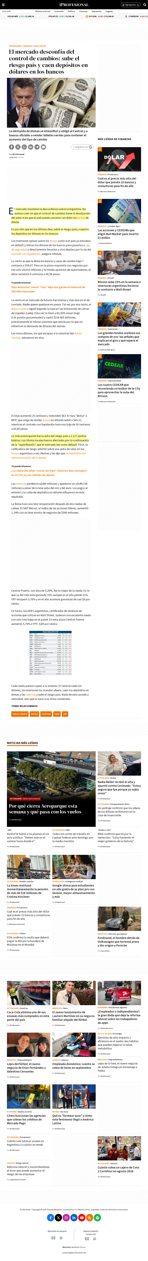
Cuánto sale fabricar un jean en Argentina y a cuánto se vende (25, 1143)
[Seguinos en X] (58, 1217)
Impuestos (96, 11)
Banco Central (20, 309)
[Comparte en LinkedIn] (30, 147)
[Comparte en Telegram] (37, 147)
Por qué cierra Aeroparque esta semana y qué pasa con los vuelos (45, 809)
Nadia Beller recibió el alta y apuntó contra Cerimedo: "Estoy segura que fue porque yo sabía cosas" (119, 787)
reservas (21, 484)
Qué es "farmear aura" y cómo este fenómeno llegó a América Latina (73, 1119)
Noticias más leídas (22, 743)
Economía (58, 11)
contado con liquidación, (26, 254)
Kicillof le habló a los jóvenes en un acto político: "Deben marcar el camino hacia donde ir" (28, 837)
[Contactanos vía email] (53, 1238)
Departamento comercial (90, 1233)
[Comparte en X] (18, 147)
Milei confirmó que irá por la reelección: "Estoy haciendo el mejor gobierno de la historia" (116, 837)
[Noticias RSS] (89, 1217)
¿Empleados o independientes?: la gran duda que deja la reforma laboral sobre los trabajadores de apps (119, 1017)
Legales (109, 11)
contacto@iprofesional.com (74, 1252)
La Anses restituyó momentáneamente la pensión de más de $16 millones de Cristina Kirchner (27, 891)
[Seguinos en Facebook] (50, 1217)
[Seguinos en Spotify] (97, 1217)
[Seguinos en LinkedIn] (74, 1217)
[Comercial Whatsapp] (94, 1238)
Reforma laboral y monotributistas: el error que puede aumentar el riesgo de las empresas (28, 1170)
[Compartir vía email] (43, 147)
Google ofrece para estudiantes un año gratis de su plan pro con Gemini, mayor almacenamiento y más (73, 891)
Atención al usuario (57, 1231)
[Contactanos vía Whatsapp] (61, 1238)
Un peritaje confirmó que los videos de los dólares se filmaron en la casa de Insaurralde (119, 811)
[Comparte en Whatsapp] (24, 147)
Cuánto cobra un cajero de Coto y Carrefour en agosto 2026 (118, 1169)
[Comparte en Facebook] (11, 147)
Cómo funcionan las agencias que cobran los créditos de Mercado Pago (26, 1119)
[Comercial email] (87, 1238)
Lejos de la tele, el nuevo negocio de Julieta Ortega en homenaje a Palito (118, 1067)
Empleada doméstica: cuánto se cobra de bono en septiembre (73, 1066)
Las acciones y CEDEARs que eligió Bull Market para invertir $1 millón (118, 234)
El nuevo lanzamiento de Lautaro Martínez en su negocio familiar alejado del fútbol (73, 1016)
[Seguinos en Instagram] (66, 1217)
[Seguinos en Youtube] (81, 1217)
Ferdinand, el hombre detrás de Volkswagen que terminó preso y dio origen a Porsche (118, 941)
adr (65, 713)
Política (71, 11)
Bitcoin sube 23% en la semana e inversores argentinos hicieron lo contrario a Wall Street (119, 286)
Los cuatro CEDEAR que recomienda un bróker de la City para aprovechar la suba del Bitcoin (119, 390)
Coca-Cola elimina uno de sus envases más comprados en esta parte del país (28, 1016)
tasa (57, 713)
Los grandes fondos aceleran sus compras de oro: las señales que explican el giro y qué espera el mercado (119, 338)
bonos (81, 218)
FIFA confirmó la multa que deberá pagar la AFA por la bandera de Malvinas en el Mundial (28, 941)
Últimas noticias (42, 11)
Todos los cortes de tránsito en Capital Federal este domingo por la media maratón (72, 837)
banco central (20, 713)
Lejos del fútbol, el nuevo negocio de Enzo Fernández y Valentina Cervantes (26, 1068)
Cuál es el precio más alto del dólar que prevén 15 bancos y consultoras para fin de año (117, 182)
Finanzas (83, 11)
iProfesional (15, 46)
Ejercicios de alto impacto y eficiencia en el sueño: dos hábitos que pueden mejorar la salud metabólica (118, 1043)
